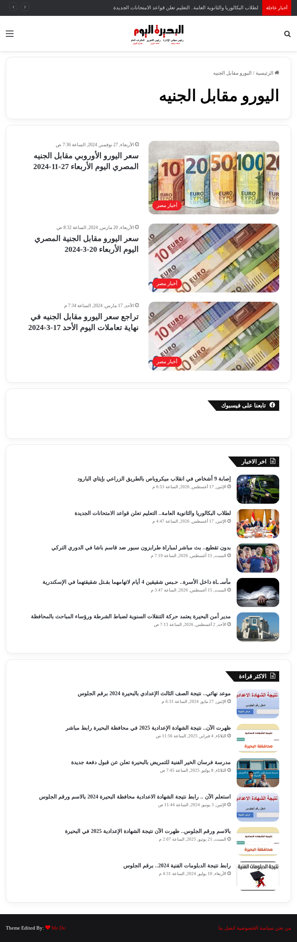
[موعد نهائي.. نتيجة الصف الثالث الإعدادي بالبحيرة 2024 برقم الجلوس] (258, 703)
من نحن (283, 928)
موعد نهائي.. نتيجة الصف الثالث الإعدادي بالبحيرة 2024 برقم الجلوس (154, 693)
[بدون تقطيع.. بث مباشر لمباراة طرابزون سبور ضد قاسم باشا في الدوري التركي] (258, 558)
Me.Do (58, 928)
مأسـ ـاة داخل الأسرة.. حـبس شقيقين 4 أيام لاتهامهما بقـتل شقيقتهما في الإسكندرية (137, 582)
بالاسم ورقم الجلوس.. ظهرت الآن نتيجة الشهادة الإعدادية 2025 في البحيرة (148, 831)
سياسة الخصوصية (255, 928)
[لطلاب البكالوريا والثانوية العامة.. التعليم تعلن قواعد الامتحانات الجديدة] (258, 523)
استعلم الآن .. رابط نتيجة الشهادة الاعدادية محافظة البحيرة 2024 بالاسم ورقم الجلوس (135, 797)
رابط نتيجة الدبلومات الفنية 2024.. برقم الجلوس (176, 865)
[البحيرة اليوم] (148, 33)
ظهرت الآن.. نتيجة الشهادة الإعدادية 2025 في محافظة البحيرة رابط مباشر (148, 728)
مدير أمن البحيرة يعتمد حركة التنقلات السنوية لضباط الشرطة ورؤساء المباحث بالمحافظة (131, 616)
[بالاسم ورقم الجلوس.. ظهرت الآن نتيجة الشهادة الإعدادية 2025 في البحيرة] (258, 841)
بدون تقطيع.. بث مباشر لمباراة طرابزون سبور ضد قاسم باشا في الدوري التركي (141, 547)
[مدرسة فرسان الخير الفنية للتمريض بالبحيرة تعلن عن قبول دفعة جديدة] (258, 772)
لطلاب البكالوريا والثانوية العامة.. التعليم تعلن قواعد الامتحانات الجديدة (153, 513)
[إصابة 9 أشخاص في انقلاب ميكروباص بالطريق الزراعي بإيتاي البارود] (258, 489)
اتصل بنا (227, 928)
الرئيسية (265, 73)
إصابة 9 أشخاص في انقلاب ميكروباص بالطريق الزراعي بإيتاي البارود (154, 479)
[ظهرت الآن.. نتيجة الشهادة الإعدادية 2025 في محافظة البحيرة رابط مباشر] (258, 738)
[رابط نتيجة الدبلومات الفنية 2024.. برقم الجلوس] (258, 876)
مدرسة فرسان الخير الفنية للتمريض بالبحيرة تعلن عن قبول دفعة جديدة (151, 762)
